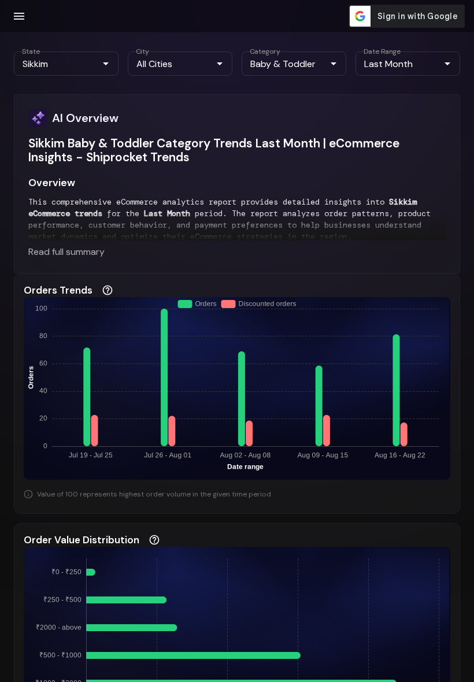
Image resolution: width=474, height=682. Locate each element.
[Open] (106, 63)
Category (265, 51)
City (142, 51)
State (31, 51)
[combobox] (56, 63)
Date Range (382, 51)
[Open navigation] (19, 16)
